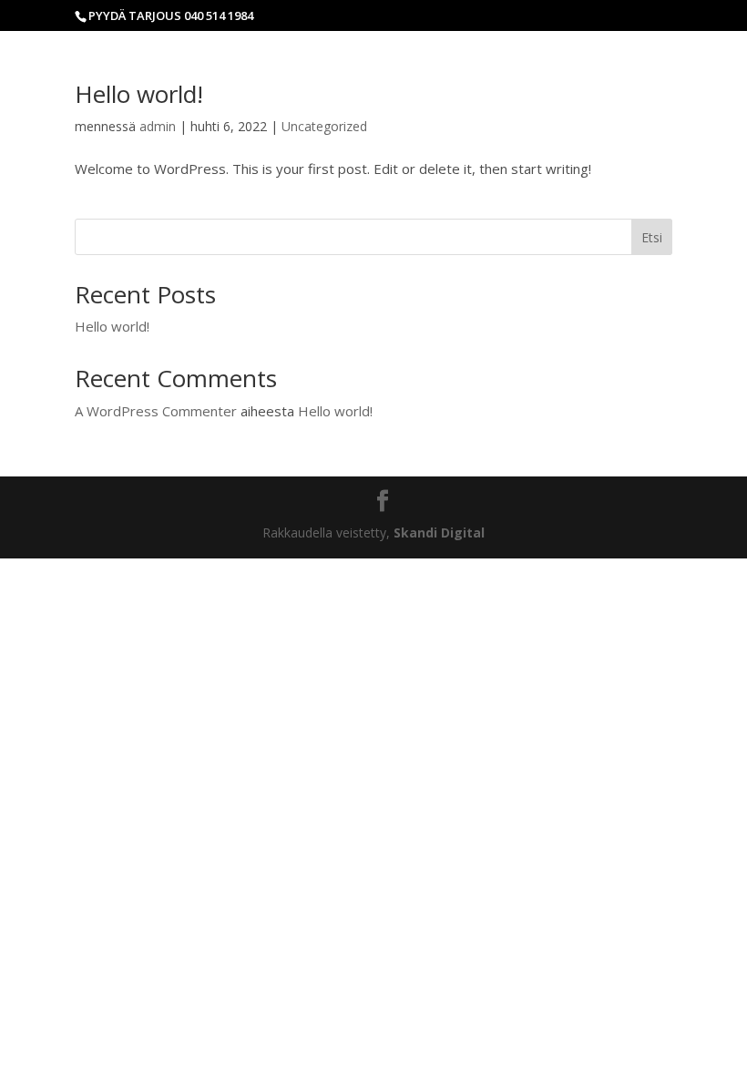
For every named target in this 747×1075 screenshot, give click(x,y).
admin (157, 126)
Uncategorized (324, 126)
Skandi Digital (439, 532)
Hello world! (139, 93)
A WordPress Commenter (156, 411)
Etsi (651, 237)
